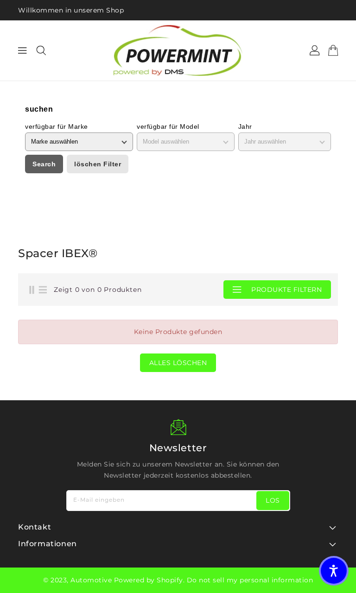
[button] (334, 571)
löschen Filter (97, 164)
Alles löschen (178, 363)
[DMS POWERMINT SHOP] (178, 50)
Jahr (245, 126)
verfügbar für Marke (56, 126)
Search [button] (44, 164)
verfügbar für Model (168, 126)
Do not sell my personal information (250, 580)
